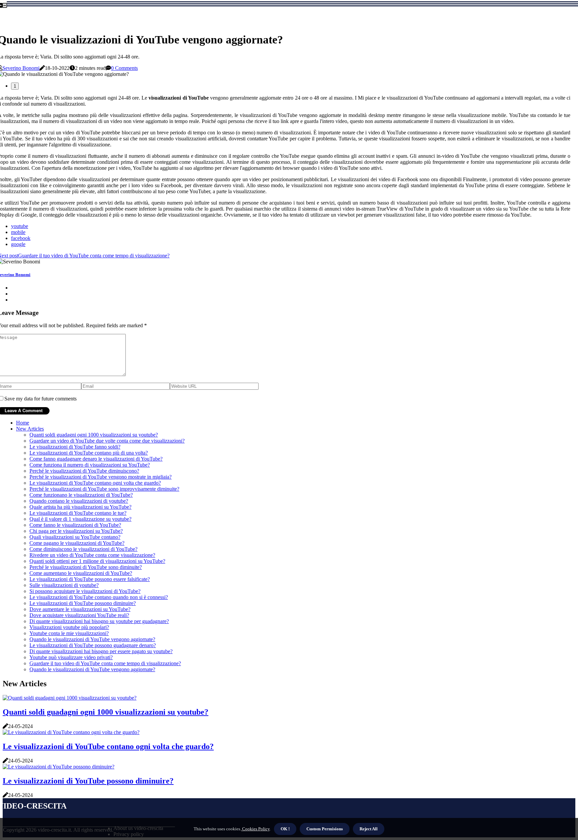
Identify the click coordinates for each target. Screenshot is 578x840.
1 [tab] (15, 86)
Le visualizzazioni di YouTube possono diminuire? (82, 603)
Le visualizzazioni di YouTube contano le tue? (77, 513)
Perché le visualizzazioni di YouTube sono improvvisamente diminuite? (104, 489)
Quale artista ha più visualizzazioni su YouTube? (80, 507)
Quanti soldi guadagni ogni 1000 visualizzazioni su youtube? (93, 435)
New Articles (30, 429)
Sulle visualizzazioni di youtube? (64, 585)
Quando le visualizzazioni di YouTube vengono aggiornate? (92, 639)
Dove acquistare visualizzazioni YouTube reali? (79, 615)
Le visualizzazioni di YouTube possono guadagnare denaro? (92, 645)
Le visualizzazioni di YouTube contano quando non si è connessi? (98, 597)
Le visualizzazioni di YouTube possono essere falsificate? (89, 579)
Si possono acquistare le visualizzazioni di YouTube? (84, 591)
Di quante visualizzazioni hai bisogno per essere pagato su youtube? (101, 651)
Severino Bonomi (20, 68)
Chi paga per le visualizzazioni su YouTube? (76, 531)
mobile (18, 232)
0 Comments (124, 68)
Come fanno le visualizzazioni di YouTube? (75, 525)
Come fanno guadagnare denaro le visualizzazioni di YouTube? (96, 459)
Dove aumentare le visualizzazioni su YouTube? (79, 609)
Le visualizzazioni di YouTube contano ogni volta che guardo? (95, 483)
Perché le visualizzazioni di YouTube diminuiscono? (84, 471)
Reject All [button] (369, 828)
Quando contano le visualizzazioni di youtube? (78, 501)
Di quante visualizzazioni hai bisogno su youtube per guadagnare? (99, 621)
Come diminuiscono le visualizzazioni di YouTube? (83, 549)
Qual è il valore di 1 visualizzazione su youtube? (80, 519)
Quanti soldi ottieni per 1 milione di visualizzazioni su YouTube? (97, 561)
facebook (20, 238)
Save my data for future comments (40, 398)
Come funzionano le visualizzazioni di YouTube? (81, 495)
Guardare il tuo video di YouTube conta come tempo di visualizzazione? (105, 663)
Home (22, 423)
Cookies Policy (255, 828)
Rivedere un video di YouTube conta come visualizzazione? (92, 555)
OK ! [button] (285, 828)
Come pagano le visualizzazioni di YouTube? (76, 543)
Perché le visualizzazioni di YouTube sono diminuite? (85, 567)
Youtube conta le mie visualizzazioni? (69, 633)
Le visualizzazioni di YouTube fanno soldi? (74, 447)
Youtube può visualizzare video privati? (71, 657)
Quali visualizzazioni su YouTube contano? (74, 537)
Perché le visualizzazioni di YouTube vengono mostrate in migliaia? (100, 477)
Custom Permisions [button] (324, 828)
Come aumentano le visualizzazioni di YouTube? (80, 573)
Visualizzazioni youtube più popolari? (69, 627)
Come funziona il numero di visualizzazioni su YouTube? (89, 465)
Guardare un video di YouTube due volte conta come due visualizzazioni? (107, 441)
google (18, 244)
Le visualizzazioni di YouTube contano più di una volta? (88, 453)
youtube (19, 226)
